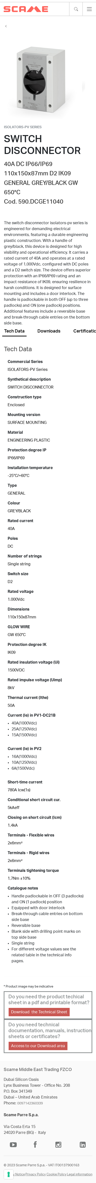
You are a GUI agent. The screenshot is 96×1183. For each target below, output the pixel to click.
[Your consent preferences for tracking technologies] (8, 1174)
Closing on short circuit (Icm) (35, 818)
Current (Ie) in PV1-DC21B (31, 715)
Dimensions (19, 609)
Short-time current (25, 782)
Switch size (18, 574)
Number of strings (25, 556)
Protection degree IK (27, 645)
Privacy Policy (35, 1174)
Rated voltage (20, 592)
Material (15, 432)
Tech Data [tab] (14, 331)
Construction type (24, 397)
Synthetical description (29, 379)
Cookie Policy (56, 1174)
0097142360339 (30, 1103)
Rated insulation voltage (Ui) (34, 662)
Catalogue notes (23, 888)
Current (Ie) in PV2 (24, 749)
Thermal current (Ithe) (28, 698)
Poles (13, 539)
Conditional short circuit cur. (34, 800)
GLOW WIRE (19, 627)
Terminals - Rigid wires (28, 853)
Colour (14, 503)
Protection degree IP (27, 450)
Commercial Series (25, 362)
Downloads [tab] (49, 331)
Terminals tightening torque (33, 871)
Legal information (79, 1174)
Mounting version (24, 415)
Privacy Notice (14, 1174)
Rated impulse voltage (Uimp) (35, 680)
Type (12, 485)
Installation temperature (30, 468)
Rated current (20, 521)
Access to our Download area (38, 1046)
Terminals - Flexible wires (31, 835)
